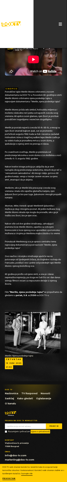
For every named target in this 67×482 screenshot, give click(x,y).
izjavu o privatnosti (40, 431)
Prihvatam (8, 478)
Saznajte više (27, 473)
